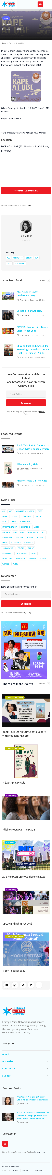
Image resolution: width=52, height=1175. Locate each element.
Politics (21, 548)
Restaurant (20, 263)
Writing (5, 564)
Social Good (7, 559)
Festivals (6, 532)
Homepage (38, 1170)
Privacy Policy (25, 612)
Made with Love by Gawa (10, 1167)
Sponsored (20, 559)
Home (4, 43)
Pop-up (31, 548)
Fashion (37, 527)
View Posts (26, 240)
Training (43, 559)
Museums (40, 538)
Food (6, 18)
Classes (5, 516)
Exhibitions (25, 527)
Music (4, 543)
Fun (36, 258)
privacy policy (26, 1170)
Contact (16, 1170)
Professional (7, 553)
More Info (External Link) (26, 190)
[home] (8, 4)
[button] (47, 4)
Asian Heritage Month (25, 511)
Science (33, 553)
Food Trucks (33, 532)
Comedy (15, 516)
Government (7, 538)
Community (17, 258)
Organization (8, 548)
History (19, 538)
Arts (11, 511)
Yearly (15, 564)
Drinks (29, 258)
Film (15, 532)
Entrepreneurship (9, 527)
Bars (40, 511)
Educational (25, 522)
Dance (4, 522)
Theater (32, 559)
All (8, 258)
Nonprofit (28, 543)
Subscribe (40, 4)
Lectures (30, 538)
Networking (16, 543)
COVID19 (38, 516)
